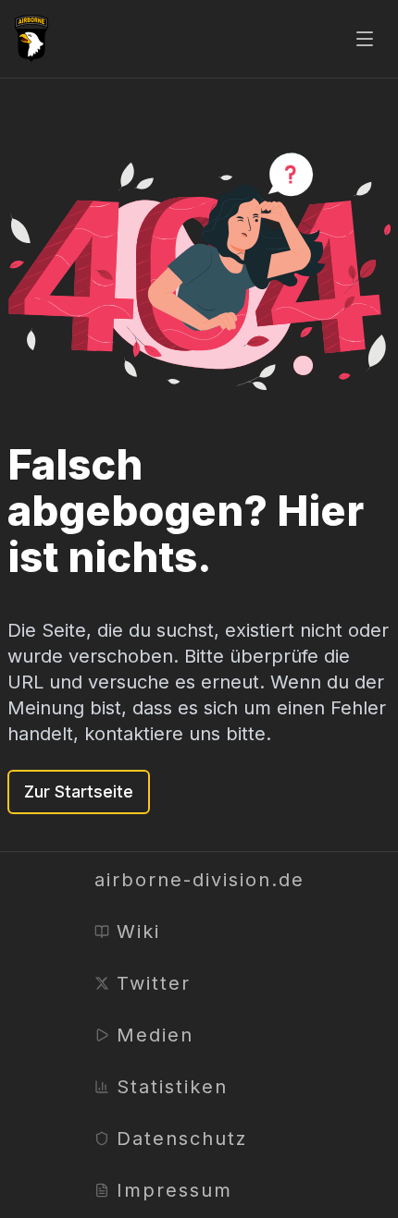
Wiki (138, 931)
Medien (155, 1035)
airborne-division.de (199, 880)
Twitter (154, 983)
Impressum (174, 1190)
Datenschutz (182, 1138)
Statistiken (172, 1087)
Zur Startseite (78, 791)
